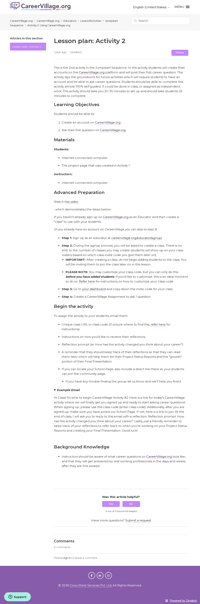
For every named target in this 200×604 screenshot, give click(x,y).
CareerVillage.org (21, 20)
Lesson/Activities (91, 20)
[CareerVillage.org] (40, 7)
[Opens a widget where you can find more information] (17, 597)
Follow (180, 52)
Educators (69, 20)
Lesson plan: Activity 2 (26, 46)
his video (72, 202)
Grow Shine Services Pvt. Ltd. (91, 585)
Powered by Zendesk (183, 600)
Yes (111, 503)
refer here (158, 324)
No (131, 503)
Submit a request (138, 520)
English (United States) (150, 7)
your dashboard (94, 289)
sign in (67, 557)
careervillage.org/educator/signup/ (136, 238)
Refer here (87, 281)
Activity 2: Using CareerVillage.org (49, 25)
